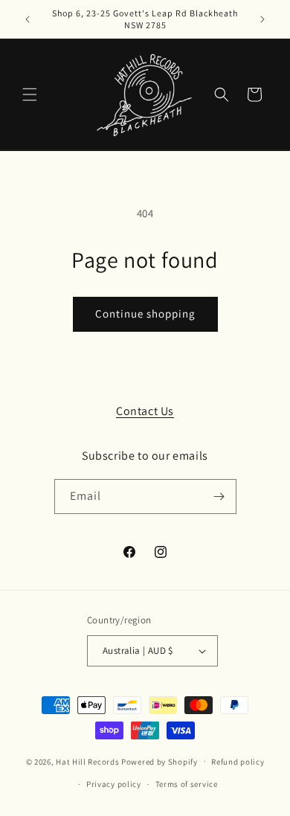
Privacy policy (113, 784)
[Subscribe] (219, 496)
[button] (29, 94)
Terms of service (186, 784)
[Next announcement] (262, 19)
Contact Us (145, 411)
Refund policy (237, 761)
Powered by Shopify (159, 761)
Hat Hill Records (87, 761)
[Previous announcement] (27, 19)
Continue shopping (145, 313)
